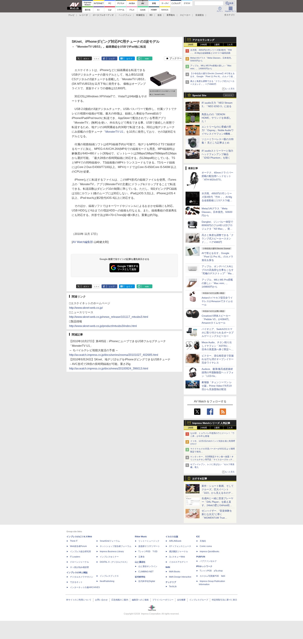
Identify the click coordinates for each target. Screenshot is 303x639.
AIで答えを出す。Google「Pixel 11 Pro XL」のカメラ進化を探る (217, 256)
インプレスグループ (198, 600)
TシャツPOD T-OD (147, 551)
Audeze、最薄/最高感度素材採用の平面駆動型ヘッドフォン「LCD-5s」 (218, 372)
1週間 (217, 44)
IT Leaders (75, 557)
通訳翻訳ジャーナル (178, 551)
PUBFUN (200, 557)
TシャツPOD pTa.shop (211, 571)
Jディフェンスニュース (180, 546)
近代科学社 (140, 577)
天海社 (203, 541)
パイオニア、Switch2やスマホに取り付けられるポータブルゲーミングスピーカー (218, 332)
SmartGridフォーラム (110, 541)
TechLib (173, 586)
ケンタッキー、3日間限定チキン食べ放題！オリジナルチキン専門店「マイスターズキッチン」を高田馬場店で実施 (212, 459)
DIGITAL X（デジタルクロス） (114, 562)
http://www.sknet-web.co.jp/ (86, 307)
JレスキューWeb (177, 557)
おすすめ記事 (199, 478)
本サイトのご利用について (78, 600)
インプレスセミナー (109, 557)
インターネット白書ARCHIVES (85, 587)
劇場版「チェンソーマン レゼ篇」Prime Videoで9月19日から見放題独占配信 (217, 386)
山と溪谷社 (140, 562)
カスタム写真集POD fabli (212, 576)
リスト (96, 59)
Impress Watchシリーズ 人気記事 (211, 423)
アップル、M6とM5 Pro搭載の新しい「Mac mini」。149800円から (217, 283)
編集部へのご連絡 (140, 600)
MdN (168, 567)
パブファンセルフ (208, 561)
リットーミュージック (148, 541)
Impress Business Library (112, 551)
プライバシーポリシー (162, 600)
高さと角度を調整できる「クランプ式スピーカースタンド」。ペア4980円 (218, 238)
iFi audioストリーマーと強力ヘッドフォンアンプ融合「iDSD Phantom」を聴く (217, 154)
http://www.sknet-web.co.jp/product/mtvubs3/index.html (103, 325)
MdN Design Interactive (180, 577)
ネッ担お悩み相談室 (79, 567)
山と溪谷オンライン (147, 566)
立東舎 (141, 557)
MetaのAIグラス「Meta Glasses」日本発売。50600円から (217, 212)
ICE (198, 536)
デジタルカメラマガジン (81, 577)
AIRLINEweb (175, 541)
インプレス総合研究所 (80, 551)
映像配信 (140, 15)
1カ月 (230, 44)
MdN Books (174, 571)
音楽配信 (199, 15)
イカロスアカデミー (178, 562)
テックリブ (171, 582)
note (147, 59)
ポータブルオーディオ (103, 15)
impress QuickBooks (209, 551)
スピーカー (185, 15)
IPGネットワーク (204, 566)
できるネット (76, 582)
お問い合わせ (101, 600)
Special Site (199, 95)
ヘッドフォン (125, 15)
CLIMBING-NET (145, 571)
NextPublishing (107, 581)
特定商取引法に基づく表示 (224, 600)
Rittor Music (141, 536)
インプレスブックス (109, 576)
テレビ (71, 15)
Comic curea (206, 546)
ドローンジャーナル (79, 562)
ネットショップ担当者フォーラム (115, 546)
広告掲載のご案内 (119, 600)
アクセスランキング (203, 40)
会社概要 (181, 600)
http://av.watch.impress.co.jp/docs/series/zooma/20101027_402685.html (113, 354)
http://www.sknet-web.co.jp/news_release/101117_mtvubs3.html (108, 316)
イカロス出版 (172, 536)
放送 (159, 15)
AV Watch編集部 (82, 241)
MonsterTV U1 (114, 131)
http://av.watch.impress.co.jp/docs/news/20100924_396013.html (108, 368)
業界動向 (171, 15)
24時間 (203, 44)
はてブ (129, 59)
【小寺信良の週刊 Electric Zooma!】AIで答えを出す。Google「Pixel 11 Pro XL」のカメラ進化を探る (212, 76)
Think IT (74, 541)
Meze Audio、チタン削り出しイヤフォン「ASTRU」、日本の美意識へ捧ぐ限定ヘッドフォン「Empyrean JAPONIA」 (218, 349)
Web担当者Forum (78, 546)
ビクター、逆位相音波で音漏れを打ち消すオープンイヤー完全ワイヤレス (218, 359)
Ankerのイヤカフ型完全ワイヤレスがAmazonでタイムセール (217, 301)
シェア (112, 59)
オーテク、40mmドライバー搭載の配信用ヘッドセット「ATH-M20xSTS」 (217, 176)
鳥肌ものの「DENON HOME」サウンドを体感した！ (216, 118)
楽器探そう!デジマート (149, 546)
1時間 (190, 44)
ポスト (86, 59)
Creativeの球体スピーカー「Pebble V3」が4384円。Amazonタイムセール (216, 319)
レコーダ (83, 15)
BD (151, 15)
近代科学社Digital (146, 581)
